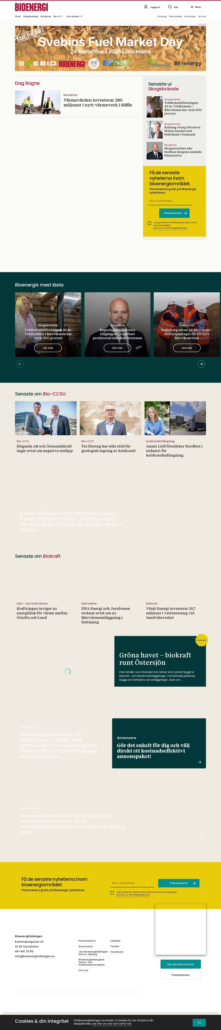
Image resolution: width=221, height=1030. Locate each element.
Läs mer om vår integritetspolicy (170, 227)
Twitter (115, 946)
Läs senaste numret (180, 964)
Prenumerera (175, 16)
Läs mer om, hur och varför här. (112, 1023)
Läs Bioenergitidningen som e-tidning (93, 953)
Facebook (116, 952)
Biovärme (46, 16)
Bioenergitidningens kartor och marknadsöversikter (92, 962)
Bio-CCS (58, 16)
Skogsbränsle (30, 16)
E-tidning (162, 16)
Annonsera (190, 16)
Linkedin (115, 941)
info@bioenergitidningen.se (35, 956)
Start (18, 16)
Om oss (202, 16)
